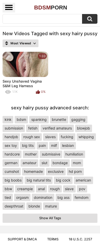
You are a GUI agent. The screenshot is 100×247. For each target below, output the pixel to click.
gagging (78, 119)
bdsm (21, 119)
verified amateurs (57, 128)
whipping (86, 137)
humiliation (74, 154)
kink (8, 119)
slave (69, 189)
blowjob (83, 128)
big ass (63, 197)
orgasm (22, 197)
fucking (67, 137)
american (83, 180)
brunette (59, 119)
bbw (8, 189)
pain (42, 145)
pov (82, 189)
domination (43, 197)
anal (41, 189)
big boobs (13, 180)
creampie (25, 189)
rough (55, 189)
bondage (60, 163)
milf (54, 145)
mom (77, 163)
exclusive (56, 171)
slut (44, 163)
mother (31, 154)
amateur (29, 163)
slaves (50, 137)
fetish (32, 128)
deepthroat (14, 206)
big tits (28, 145)
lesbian (68, 145)
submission (14, 128)
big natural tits (39, 180)
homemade (33, 171)
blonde (34, 206)
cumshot (12, 171)
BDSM (50, 7)
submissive (51, 154)
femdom (81, 197)
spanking (39, 119)
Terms (52, 239)
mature (51, 206)
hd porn (75, 171)
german (11, 163)
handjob (11, 137)
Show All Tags (50, 218)
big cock (63, 180)
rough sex (31, 137)
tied (8, 197)
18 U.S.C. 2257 (80, 239)
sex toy (11, 145)
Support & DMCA (22, 239)
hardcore (12, 154)
